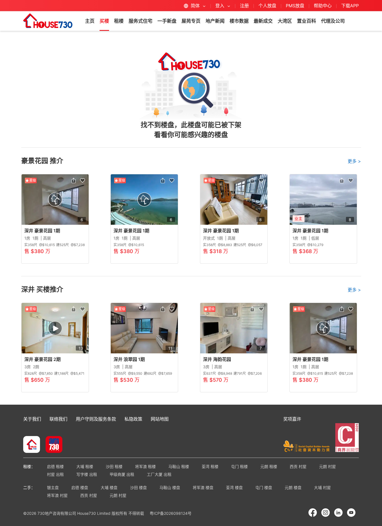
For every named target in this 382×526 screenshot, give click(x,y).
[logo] (47, 20)
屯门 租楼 (239, 466)
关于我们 (32, 419)
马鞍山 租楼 (178, 466)
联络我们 (58, 419)
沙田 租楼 (114, 466)
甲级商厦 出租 (122, 474)
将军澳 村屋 (57, 495)
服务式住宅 (140, 21)
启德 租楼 (55, 466)
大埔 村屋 (322, 487)
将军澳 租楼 (145, 466)
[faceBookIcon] (312, 512)
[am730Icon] (51, 445)
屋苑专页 (191, 21)
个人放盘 (267, 5)
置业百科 (306, 21)
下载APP (350, 5)
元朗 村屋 (327, 466)
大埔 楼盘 (109, 487)
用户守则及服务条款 (96, 419)
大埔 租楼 (84, 466)
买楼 (104, 21)
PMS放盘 (295, 5)
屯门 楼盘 (263, 487)
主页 (90, 21)
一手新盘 (166, 21)
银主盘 (53, 487)
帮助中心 (323, 5)
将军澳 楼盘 (203, 487)
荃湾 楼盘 (234, 487)
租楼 (119, 21)
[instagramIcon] (325, 512)
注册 (244, 5)
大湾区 (285, 21)
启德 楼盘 (79, 487)
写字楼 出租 (86, 474)
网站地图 (160, 419)
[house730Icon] (31, 445)
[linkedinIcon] (338, 512)
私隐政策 (133, 419)
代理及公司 (333, 21)
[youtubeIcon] (351, 512)
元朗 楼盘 (293, 487)
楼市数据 (239, 21)
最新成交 (263, 21)
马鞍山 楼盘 (169, 487)
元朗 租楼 (268, 466)
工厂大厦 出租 (159, 474)
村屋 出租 (55, 474)
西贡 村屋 (298, 466)
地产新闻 (215, 21)
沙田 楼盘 (138, 487)
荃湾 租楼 (210, 466)
